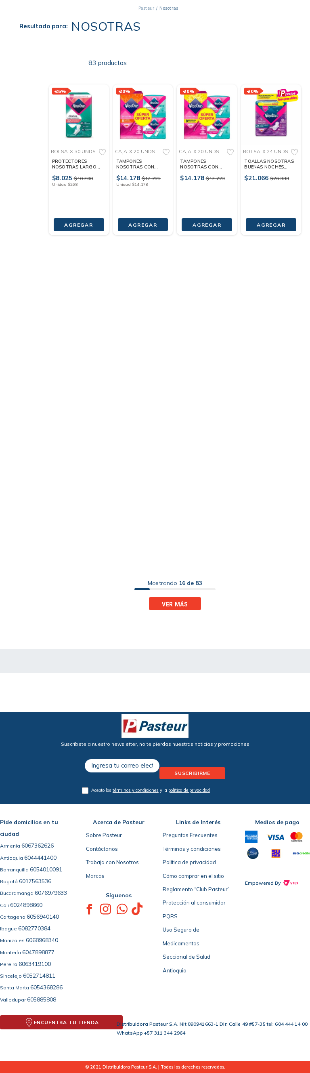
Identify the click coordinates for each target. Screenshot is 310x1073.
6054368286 (46, 987)
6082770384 (34, 928)
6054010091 (46, 869)
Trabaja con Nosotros (112, 862)
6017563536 (35, 881)
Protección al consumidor (194, 902)
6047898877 (38, 952)
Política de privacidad (189, 862)
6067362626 (37, 845)
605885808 (41, 999)
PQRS (170, 916)
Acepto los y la (150, 790)
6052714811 (39, 975)
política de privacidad (189, 790)
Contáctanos (102, 849)
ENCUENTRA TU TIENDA (66, 1022)
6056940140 (43, 916)
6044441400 (40, 857)
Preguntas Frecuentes (190, 835)
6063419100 (35, 964)
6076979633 (51, 892)
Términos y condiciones (192, 849)
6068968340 (42, 940)
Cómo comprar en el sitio (193, 876)
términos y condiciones (136, 790)
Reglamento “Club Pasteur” (196, 889)
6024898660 (26, 905)
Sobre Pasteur (104, 835)
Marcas (95, 876)
